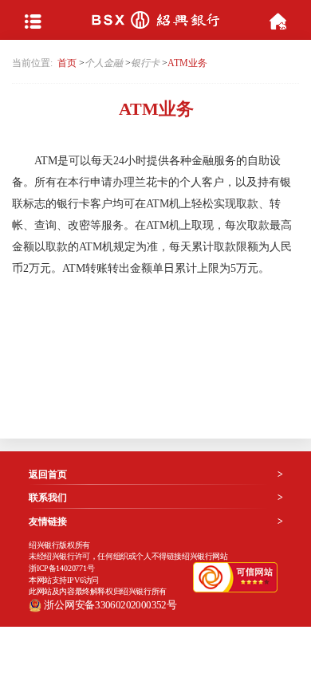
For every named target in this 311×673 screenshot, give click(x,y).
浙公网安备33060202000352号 (110, 604)
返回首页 (155, 474)
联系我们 (155, 497)
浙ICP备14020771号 (61, 568)
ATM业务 (187, 63)
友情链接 (155, 521)
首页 (67, 63)
